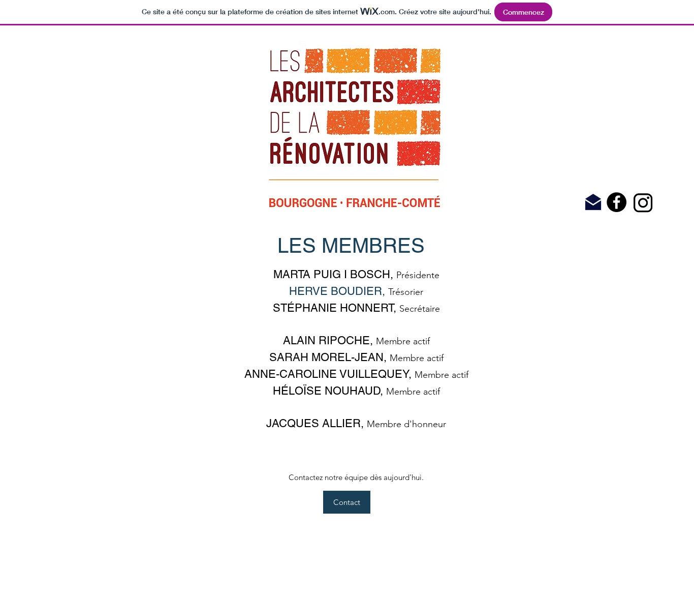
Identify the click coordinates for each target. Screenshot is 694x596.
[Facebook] (616, 202)
